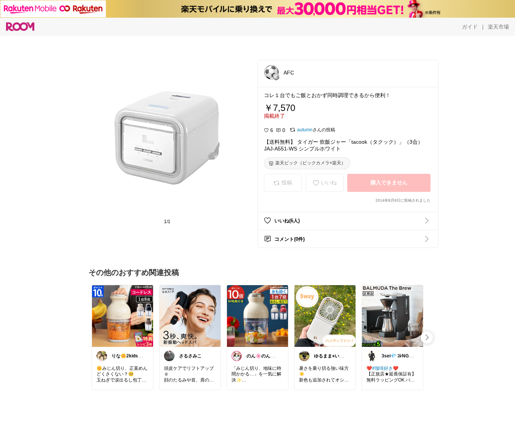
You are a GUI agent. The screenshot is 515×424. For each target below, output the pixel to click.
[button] (271, 72)
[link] (122, 315)
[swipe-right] (427, 337)
